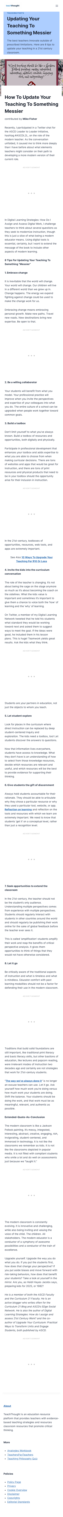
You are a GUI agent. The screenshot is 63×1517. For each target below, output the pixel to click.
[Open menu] (56, 5)
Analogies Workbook (19, 1450)
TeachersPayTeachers (20, 1454)
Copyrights (13, 1497)
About (7, 1406)
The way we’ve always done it (24, 1080)
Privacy (11, 1486)
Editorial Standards (18, 1501)
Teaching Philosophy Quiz (22, 1458)
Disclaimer (13, 1494)
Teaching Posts (15, 13)
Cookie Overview (17, 1490)
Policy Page (14, 1482)
